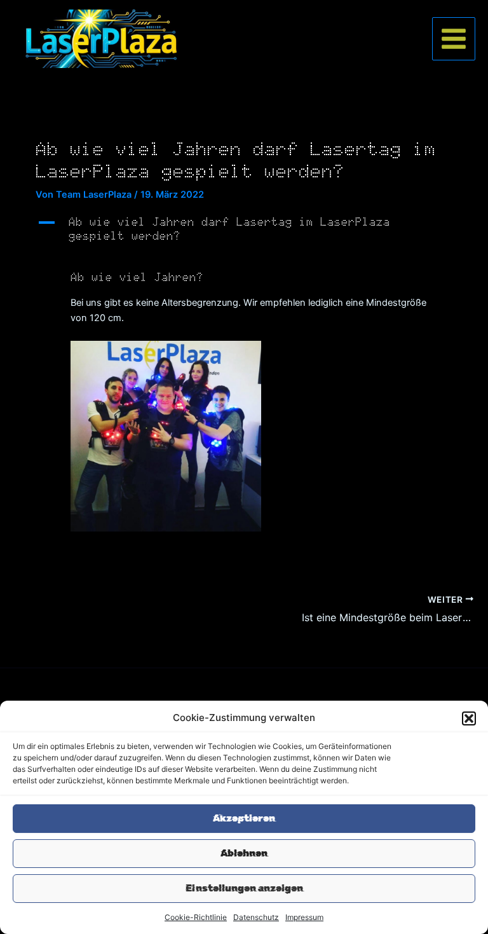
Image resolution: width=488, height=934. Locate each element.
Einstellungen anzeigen (244, 888)
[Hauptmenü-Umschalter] (453, 38)
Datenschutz (256, 917)
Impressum (304, 917)
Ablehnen (244, 853)
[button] (469, 718)
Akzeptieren (244, 818)
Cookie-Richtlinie (196, 917)
